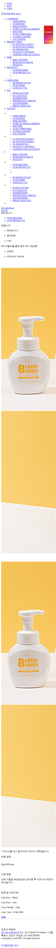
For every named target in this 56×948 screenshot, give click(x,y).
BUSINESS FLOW (22, 83)
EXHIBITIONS (20, 98)
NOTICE (11, 108)
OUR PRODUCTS (22, 72)
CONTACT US (20, 88)
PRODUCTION (14, 42)
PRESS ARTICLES (22, 106)
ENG (9, 6)
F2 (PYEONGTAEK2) (23, 47)
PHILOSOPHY (20, 26)
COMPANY (13, 19)
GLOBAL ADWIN (22, 36)
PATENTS (18, 65)
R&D (9, 57)
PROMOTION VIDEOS (24, 101)
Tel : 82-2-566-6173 (10, 932)
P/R (8, 90)
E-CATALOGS (20, 95)
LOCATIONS (19, 39)
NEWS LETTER (21, 93)
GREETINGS (19, 21)
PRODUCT (12, 67)
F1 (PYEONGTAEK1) (23, 44)
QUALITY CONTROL (24, 52)
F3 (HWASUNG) (21, 49)
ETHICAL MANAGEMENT (26, 29)
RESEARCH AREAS (23, 62)
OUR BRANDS (20, 70)
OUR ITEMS (19, 85)
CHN (9, 8)
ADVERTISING (20, 103)
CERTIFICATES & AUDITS (26, 54)
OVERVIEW (19, 24)
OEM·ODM (12, 80)
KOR (9, 3)
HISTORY (18, 31)
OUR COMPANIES (22, 34)
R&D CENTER (20, 60)
